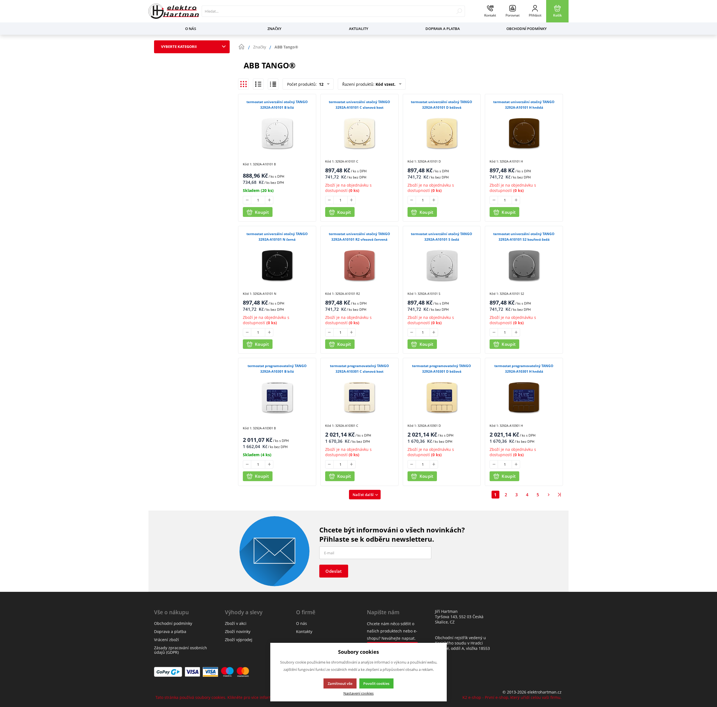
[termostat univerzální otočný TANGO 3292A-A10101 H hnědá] (524, 133)
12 (320, 84)
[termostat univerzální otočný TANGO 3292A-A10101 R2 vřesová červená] (359, 265)
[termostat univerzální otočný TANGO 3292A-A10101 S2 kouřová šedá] (524, 265)
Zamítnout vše (340, 683)
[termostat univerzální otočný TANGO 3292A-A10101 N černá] (277, 265)
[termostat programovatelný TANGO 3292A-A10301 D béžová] (442, 397)
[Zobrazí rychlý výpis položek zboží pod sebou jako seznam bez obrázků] (273, 84)
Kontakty (304, 631)
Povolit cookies (376, 683)
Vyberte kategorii (179, 46)
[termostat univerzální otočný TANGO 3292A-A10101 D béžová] (442, 133)
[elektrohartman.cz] (173, 11)
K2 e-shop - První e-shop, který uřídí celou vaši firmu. (512, 697)
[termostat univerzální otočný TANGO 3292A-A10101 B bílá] (277, 133)
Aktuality (358, 28)
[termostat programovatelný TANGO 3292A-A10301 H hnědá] (524, 397)
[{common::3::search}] (459, 11)
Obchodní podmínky (526, 28)
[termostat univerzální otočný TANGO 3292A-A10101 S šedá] (442, 265)
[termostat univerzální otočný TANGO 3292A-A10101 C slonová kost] (359, 133)
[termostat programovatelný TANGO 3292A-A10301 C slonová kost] (359, 397)
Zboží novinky (237, 631)
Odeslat (333, 571)
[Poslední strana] (559, 495)
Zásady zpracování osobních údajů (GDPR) (180, 650)
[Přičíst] (269, 200)
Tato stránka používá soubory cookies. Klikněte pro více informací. (217, 697)
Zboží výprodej (238, 639)
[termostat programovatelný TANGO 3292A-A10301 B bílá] (277, 397)
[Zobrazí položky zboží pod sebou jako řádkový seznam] (258, 84)
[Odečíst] (247, 200)
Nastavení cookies (358, 693)
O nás (190, 28)
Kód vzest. (385, 84)
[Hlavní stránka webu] (241, 46)
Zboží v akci (235, 623)
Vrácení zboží (166, 639)
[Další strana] (549, 495)
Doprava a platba (442, 28)
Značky (274, 28)
